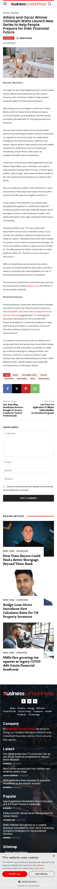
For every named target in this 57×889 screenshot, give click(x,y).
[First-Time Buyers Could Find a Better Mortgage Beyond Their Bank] (28, 539)
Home (6, 12)
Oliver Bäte (9, 379)
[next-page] (10, 676)
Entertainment (10, 775)
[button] (28, 881)
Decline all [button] (42, 874)
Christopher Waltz (29, 375)
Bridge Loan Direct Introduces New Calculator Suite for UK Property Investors (21, 611)
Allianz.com (33, 285)
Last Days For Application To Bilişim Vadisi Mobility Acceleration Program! (42, 408)
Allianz (15, 375)
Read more (40, 868)
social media (43, 379)
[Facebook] (7, 388)
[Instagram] (29, 701)
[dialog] (28, 871)
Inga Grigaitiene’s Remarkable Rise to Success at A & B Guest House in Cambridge (27, 803)
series (32, 379)
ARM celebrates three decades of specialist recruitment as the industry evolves (26, 782)
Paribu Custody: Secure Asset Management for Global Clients (28, 815)
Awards (6, 837)
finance (43, 375)
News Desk (26, 38)
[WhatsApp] (35, 388)
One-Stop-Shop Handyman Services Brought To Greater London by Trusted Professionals (13, 410)
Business (7, 763)
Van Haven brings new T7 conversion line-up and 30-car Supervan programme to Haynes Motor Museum (26, 756)
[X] (16, 388)
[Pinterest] (25, 388)
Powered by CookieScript (28, 886)
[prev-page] (5, 676)
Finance (15, 12)
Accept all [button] (15, 874)
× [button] (53, 856)
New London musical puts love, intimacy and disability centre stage (26, 770)
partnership (21, 379)
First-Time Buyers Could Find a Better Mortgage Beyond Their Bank (21, 560)
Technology (9, 820)
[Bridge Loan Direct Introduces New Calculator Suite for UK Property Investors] (28, 588)
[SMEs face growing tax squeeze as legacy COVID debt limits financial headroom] (28, 640)
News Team (8, 551)
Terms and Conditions (16, 852)
